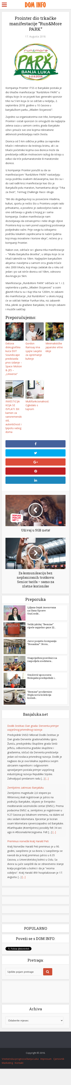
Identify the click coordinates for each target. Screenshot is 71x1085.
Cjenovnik (58, 1058)
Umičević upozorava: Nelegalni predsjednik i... (41, 676)
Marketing (7, 1062)
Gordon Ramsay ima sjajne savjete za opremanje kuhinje (33, 351)
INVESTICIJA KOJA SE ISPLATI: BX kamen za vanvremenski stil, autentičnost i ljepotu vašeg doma (13, 417)
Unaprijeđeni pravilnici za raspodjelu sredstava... (42, 659)
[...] (47, 778)
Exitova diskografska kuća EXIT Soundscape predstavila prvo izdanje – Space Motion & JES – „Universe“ (13, 359)
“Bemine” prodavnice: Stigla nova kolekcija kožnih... (39, 695)
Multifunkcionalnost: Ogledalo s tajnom (34, 405)
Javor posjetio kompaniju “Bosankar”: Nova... (41, 642)
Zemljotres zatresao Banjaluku (25, 787)
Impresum (46, 1058)
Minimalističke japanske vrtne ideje (54, 347)
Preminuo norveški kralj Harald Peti (28, 841)
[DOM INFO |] (35, 4)
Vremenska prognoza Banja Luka (20, 1058)
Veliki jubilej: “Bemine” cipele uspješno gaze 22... (41, 626)
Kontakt (19, 1062)
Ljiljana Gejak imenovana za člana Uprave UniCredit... (41, 610)
